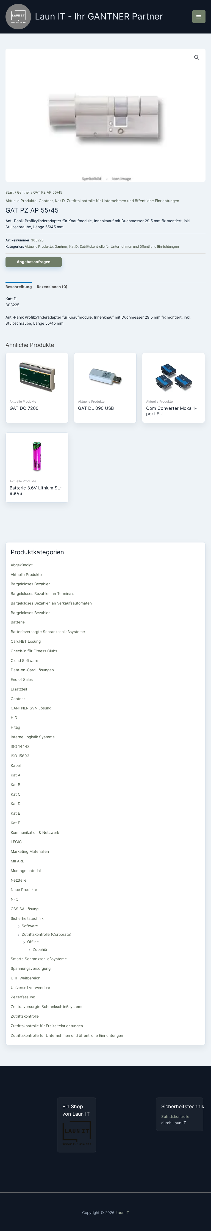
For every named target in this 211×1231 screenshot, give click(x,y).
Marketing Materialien (30, 851)
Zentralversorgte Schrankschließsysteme (47, 1006)
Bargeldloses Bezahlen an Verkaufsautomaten (51, 603)
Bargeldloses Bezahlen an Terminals (42, 593)
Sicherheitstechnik (27, 918)
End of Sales (22, 679)
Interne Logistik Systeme (33, 737)
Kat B (15, 784)
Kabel (16, 765)
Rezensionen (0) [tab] (52, 287)
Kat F (15, 823)
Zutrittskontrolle (25, 1016)
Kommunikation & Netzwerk (35, 832)
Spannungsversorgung (31, 968)
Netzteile (18, 880)
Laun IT (122, 1212)
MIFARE (17, 861)
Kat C (16, 794)
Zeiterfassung (23, 997)
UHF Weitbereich (25, 978)
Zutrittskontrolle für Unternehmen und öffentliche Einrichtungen (123, 201)
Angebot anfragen (34, 262)
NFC (14, 899)
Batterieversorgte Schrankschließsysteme (48, 632)
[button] (197, 57)
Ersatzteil (19, 689)
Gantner (23, 192)
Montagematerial (26, 870)
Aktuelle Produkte (21, 201)
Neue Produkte (24, 889)
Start (9, 192)
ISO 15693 (20, 756)
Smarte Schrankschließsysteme (39, 959)
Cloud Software (24, 660)
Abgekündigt (22, 565)
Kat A (15, 775)
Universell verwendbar (30, 987)
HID (14, 717)
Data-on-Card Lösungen (32, 670)
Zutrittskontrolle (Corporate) (46, 934)
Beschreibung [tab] (18, 287)
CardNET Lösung (26, 641)
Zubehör (40, 949)
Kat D (60, 201)
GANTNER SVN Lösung (31, 708)
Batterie (18, 622)
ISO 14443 (20, 746)
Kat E (15, 813)
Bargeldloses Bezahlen (31, 584)
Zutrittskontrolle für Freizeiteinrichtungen (47, 1026)
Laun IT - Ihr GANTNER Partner (99, 16)
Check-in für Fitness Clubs (34, 651)
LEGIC (16, 842)
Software (30, 926)
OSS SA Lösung (24, 909)
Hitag (15, 727)
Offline (33, 942)
